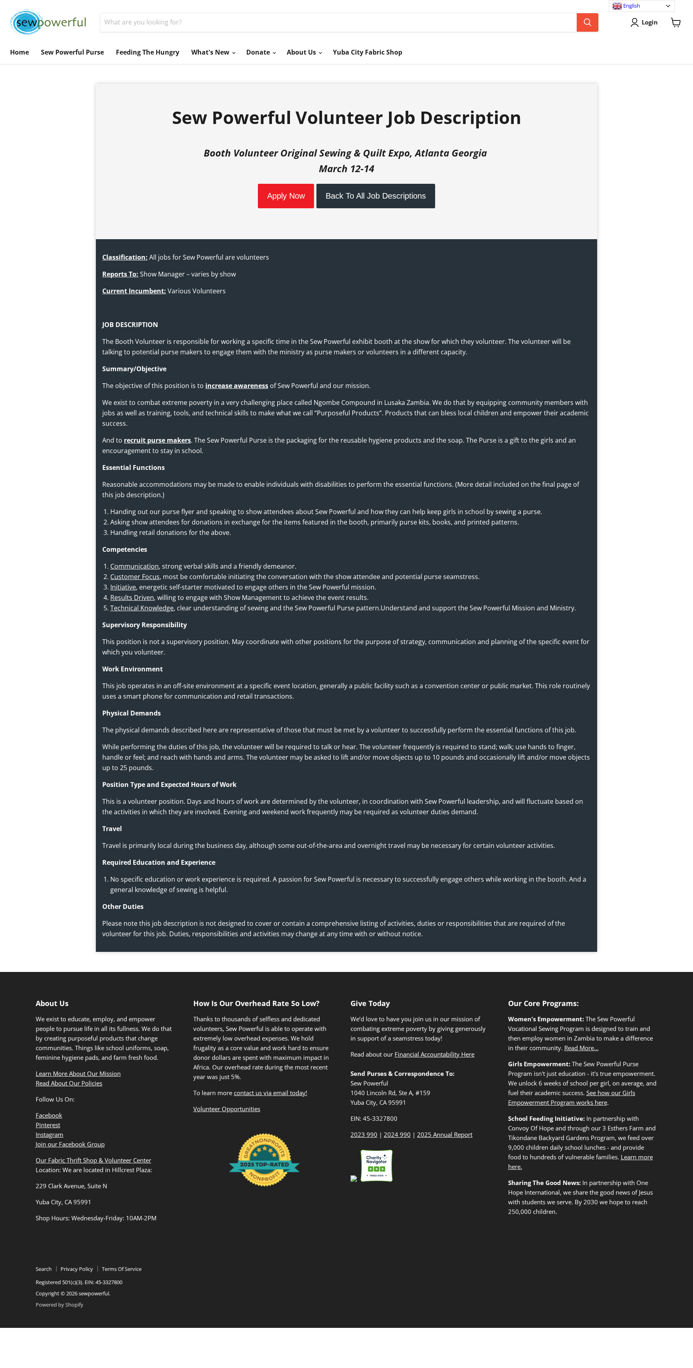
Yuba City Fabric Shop (367, 52)
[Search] (587, 22)
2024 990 (397, 1134)
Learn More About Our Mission (78, 1073)
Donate (259, 52)
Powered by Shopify (59, 1304)
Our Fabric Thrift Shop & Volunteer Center (93, 1160)
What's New (211, 52)
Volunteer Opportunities (226, 1109)
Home (19, 52)
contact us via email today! (270, 1093)
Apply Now (286, 195)
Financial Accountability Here (434, 1054)
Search (44, 1268)
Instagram (49, 1134)
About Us (302, 52)
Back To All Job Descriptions (376, 195)
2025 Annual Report (444, 1134)
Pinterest (48, 1125)
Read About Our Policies (69, 1083)
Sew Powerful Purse (72, 52)
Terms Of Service (122, 1268)
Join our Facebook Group (70, 1144)
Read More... (581, 1048)
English (631, 5)
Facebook (49, 1115)
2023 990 (364, 1134)
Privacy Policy (77, 1268)
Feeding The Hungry (147, 52)
